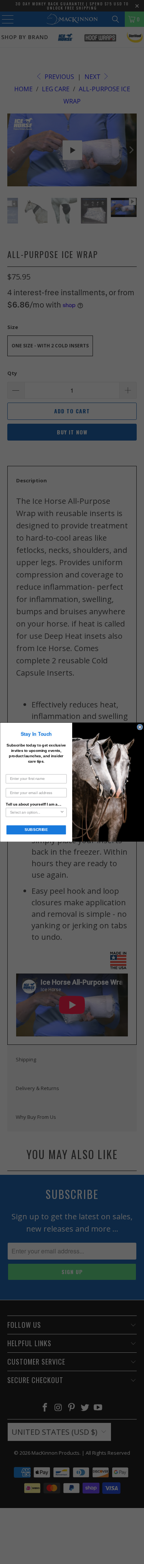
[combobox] (35, 812)
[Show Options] (62, 812)
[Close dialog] (139, 727)
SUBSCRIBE (36, 829)
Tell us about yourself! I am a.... (33, 804)
